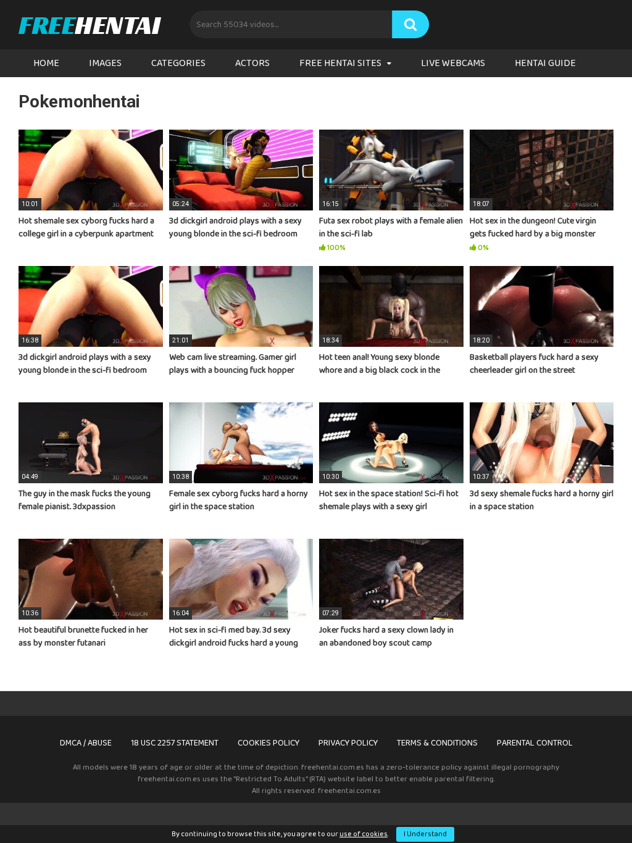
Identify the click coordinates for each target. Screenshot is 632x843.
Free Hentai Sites (340, 63)
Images (105, 63)
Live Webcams (453, 63)
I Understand (425, 834)
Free (89, 24)
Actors (252, 63)
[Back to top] (590, 805)
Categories (178, 63)
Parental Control (535, 743)
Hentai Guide (545, 63)
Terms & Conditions (437, 743)
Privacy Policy (348, 743)
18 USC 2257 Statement (174, 743)
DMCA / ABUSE (86, 743)
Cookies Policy (268, 743)
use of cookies (363, 834)
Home (46, 63)
